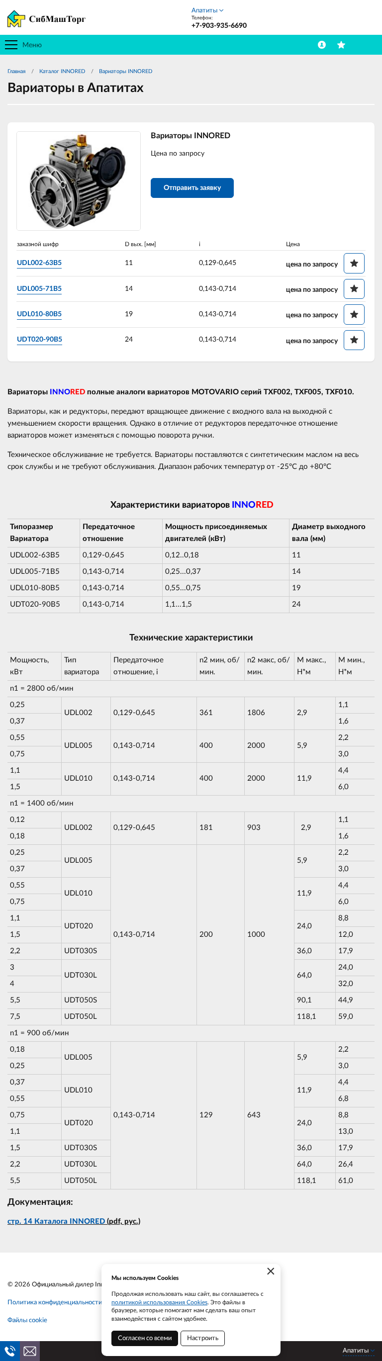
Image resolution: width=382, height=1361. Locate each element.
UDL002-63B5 (39, 263)
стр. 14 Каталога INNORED (56, 1221)
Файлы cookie (27, 1320)
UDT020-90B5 (39, 339)
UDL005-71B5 (39, 288)
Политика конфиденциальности (54, 1302)
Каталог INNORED (62, 71)
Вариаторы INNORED (125, 71)
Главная (16, 71)
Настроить (202, 1338)
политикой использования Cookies (159, 1302)
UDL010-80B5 (39, 314)
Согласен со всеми (145, 1338)
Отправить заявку (192, 187)
